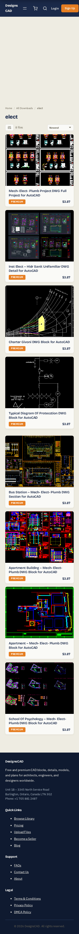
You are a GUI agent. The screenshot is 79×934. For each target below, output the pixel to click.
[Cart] (35, 8)
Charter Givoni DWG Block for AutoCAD (39, 342)
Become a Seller (25, 839)
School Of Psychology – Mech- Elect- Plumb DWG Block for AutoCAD (37, 721)
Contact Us (21, 872)
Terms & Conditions (27, 899)
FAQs (17, 865)
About (18, 879)
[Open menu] (24, 8)
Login (55, 8)
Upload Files (22, 832)
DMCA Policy (22, 912)
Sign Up (70, 8)
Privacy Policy (23, 905)
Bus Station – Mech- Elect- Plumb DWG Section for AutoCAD (39, 494)
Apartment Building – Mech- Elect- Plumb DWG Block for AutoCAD (35, 570)
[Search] (44, 8)
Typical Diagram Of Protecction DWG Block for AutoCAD (37, 415)
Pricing (18, 825)
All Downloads (24, 108)
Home (8, 108)
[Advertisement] (39, 60)
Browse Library (24, 819)
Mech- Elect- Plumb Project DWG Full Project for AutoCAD (37, 193)
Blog (17, 845)
